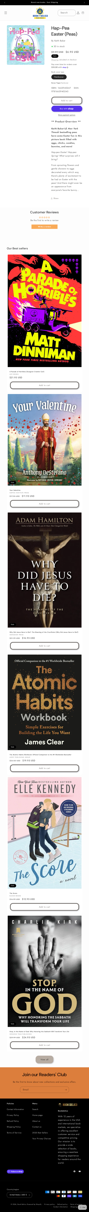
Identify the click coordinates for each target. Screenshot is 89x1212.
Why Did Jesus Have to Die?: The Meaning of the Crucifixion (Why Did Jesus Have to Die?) (44, 632)
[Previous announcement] (4, 2)
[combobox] (67, 13)
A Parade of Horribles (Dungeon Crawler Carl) (27, 372)
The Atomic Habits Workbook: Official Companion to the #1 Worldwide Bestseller (40, 755)
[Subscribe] (66, 1090)
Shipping (55, 60)
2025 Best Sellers (40, 1132)
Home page (37, 1115)
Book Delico (22, 1204)
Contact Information (15, 1109)
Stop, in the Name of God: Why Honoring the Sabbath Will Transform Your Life (39, 1031)
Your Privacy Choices (41, 1138)
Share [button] (56, 198)
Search (35, 1109)
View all (45, 1059)
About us (36, 1121)
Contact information (60, 1207)
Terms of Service (14, 1132)
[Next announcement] (84, 2)
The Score (13, 893)
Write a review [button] (44, 226)
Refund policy (62, 1204)
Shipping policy (76, 1207)
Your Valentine (15, 490)
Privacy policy (49, 1204)
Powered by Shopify (34, 1204)
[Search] (73, 13)
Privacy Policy (13, 1115)
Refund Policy (13, 1121)
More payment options (66, 115)
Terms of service (76, 1204)
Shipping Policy (14, 1126)
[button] (6, 13)
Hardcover (59, 76)
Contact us (36, 1126)
